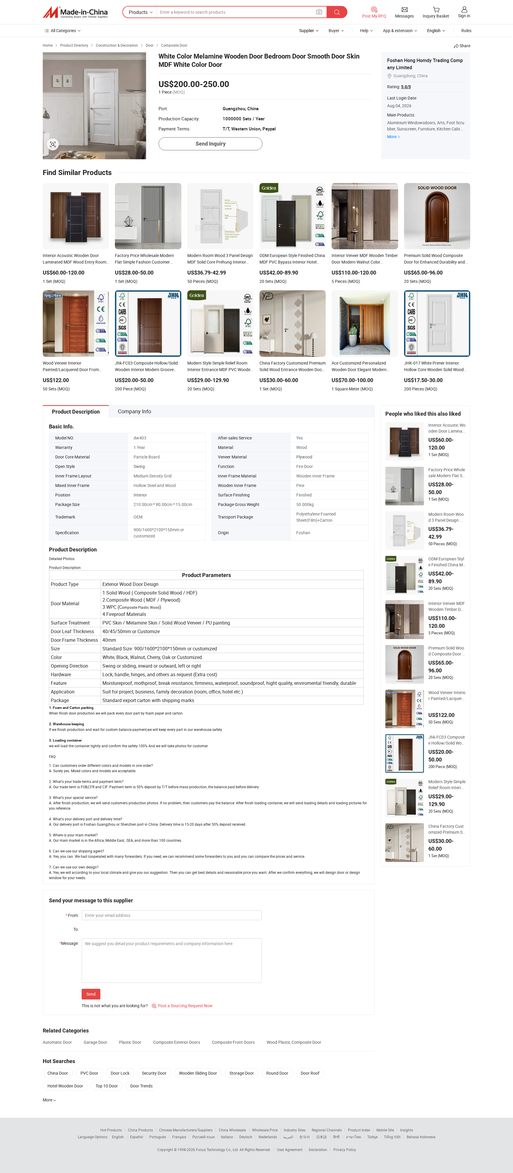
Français (179, 1136)
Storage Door (241, 1073)
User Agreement (290, 1149)
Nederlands (268, 1136)
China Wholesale (232, 1130)
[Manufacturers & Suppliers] (75, 12)
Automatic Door (57, 1042)
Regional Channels (327, 1130)
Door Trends (141, 1086)
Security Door (154, 1073)
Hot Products (111, 1130)
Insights (406, 1130)
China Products (140, 1130)
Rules (466, 30)
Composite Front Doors (233, 1042)
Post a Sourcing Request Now (182, 1005)
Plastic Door (130, 1042)
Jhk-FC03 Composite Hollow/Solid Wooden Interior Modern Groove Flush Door (446, 740)
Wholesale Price (265, 1130)
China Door (58, 1073)
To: (76, 929)
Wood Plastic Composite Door (294, 1042)
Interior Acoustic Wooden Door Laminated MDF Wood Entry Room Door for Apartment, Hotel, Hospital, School (447, 428)
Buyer (334, 30)
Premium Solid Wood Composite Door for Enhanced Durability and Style (447, 651)
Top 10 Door (107, 1086)
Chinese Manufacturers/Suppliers (186, 1130)
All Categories (63, 30)
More (392, 136)
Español (136, 1136)
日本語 (321, 1136)
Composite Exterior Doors (176, 1042)
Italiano (227, 1136)
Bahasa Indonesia (421, 1136)
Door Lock (120, 1073)
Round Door (277, 1073)
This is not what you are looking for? (115, 1005)
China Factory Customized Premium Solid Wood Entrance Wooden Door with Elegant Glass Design (447, 829)
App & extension (398, 30)
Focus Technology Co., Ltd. (218, 1149)
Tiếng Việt (392, 1136)
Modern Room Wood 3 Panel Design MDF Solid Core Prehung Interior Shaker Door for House (446, 517)
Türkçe (372, 1136)
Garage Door (95, 1042)
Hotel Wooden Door (65, 1086)
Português (157, 1136)
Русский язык (203, 1136)
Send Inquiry (211, 144)
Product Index (359, 1130)
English (118, 1136)
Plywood (304, 457)
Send (91, 994)
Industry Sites (294, 1130)
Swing (139, 466)
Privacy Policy (344, 1149)
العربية (288, 1136)
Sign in (464, 15)
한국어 (304, 1136)
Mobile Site (385, 1130)
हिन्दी (336, 1136)
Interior (140, 495)
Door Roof (310, 1073)
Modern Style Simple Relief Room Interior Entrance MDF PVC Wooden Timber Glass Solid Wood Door (447, 785)
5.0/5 (406, 86)
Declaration (318, 1149)
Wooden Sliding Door (198, 1073)
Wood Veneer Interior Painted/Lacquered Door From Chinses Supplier (447, 695)
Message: (69, 943)
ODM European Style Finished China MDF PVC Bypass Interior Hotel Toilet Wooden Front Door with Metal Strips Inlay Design (447, 562)
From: (72, 915)
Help (364, 30)
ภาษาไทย (353, 1136)
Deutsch (245, 1136)
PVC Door (89, 1073)
